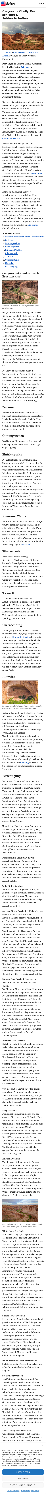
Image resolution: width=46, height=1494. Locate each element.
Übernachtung (12, 260)
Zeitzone (9, 240)
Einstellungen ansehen (23, 1485)
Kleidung (24, 762)
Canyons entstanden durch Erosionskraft (24, 237)
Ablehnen (23, 1478)
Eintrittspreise (12, 246)
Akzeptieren (23, 1472)
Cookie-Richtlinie (13, 1491)
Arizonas (25, 67)
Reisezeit (26, 544)
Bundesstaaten (20, 52)
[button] (42, 1446)
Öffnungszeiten (12, 243)
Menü (41, 4)
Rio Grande (33, 225)
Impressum (35, 1491)
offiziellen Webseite (11, 138)
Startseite (7, 52)
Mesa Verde (36, 173)
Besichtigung (11, 266)
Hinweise (9, 263)
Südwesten (34, 52)
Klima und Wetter (13, 250)
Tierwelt (9, 256)
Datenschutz (25, 1491)
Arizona (6, 56)
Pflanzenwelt (11, 253)
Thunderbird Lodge (21, 637)
